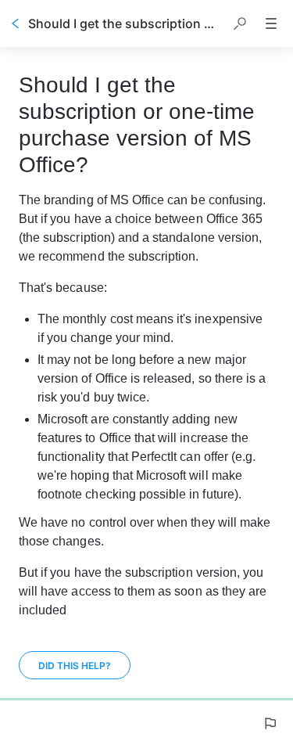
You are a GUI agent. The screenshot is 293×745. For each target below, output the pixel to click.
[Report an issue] (269, 723)
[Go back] (15, 23)
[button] (239, 23)
